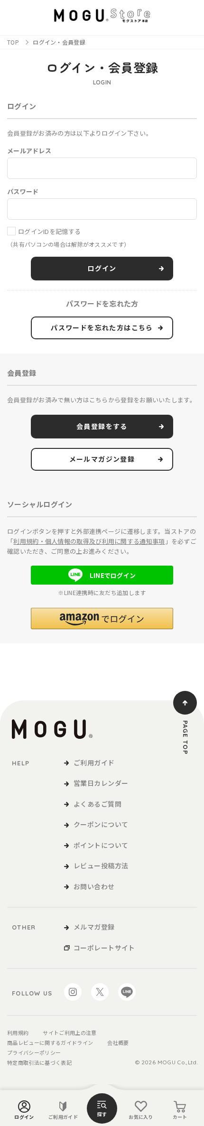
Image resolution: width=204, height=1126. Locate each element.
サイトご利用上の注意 (69, 1032)
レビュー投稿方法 (101, 865)
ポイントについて (101, 845)
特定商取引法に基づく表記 (39, 1062)
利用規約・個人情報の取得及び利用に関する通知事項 (89, 541)
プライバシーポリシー (34, 1052)
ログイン (24, 1116)
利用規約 (17, 1032)
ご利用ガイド (63, 1116)
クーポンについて (101, 824)
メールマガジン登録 (102, 459)
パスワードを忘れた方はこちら (102, 328)
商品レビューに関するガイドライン (50, 1042)
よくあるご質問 (97, 804)
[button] (102, 618)
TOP (13, 42)
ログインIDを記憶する (49, 231)
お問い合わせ (94, 886)
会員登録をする (102, 426)
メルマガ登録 (94, 926)
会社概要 (118, 1042)
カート (180, 1116)
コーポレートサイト (104, 947)
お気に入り (141, 1116)
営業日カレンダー (101, 783)
